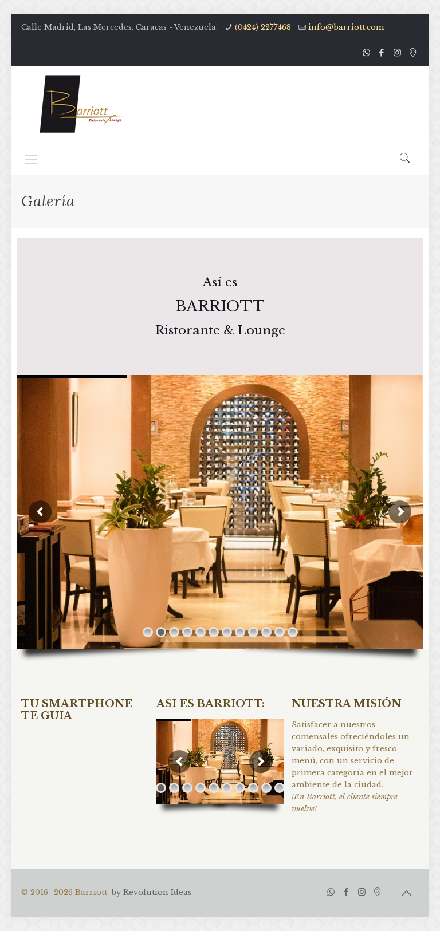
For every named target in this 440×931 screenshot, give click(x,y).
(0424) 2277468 (263, 27)
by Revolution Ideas (151, 892)
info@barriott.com (346, 27)
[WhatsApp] (366, 52)
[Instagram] (397, 52)
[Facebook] (382, 52)
